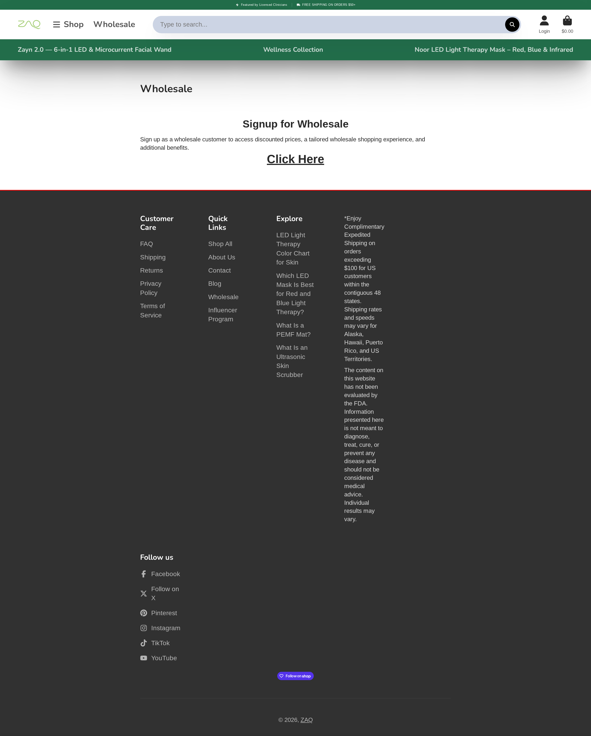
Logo (29, 24)
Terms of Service (152, 310)
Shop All (220, 243)
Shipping (153, 257)
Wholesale (114, 24)
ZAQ (307, 720)
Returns (151, 270)
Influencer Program (222, 315)
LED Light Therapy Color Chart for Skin (293, 248)
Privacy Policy (150, 288)
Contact (219, 270)
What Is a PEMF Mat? (293, 330)
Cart (567, 24)
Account (544, 24)
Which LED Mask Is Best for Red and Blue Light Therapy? (295, 294)
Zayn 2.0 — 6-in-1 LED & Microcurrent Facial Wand (95, 49)
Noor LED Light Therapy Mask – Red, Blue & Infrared (494, 49)
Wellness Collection (293, 49)
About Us (221, 257)
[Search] (512, 25)
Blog (214, 283)
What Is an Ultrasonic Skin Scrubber (292, 361)
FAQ (146, 243)
